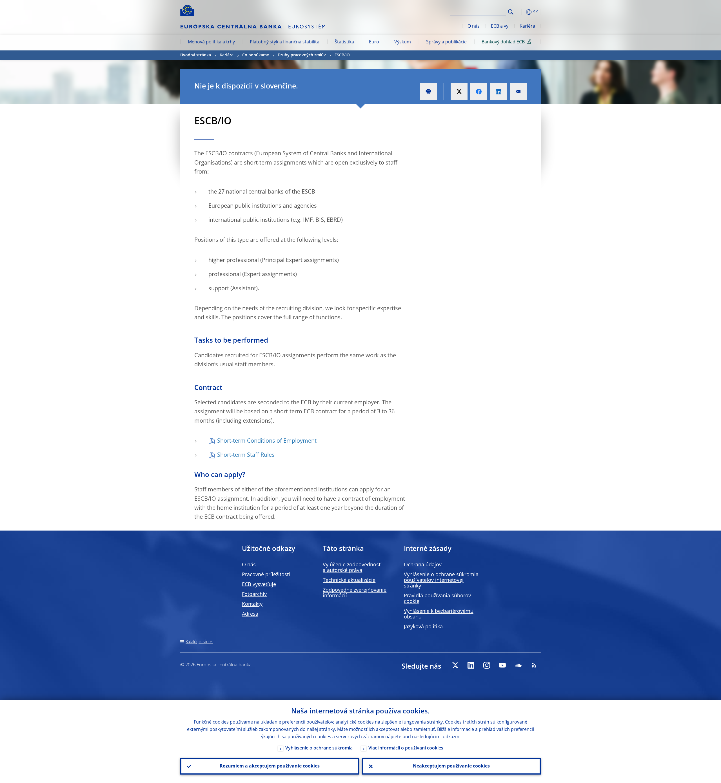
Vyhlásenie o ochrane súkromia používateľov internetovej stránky (441, 580)
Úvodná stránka (195, 55)
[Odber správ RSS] (534, 665)
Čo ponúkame (255, 55)
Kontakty (252, 604)
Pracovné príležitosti (266, 574)
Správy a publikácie (446, 42)
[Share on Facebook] (478, 91)
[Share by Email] (518, 91)
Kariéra (527, 26)
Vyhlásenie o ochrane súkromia (319, 748)
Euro (374, 42)
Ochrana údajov (423, 564)
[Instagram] (486, 665)
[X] (455, 665)
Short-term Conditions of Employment (267, 441)
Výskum (402, 42)
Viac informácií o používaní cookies (405, 748)
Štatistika (344, 42)
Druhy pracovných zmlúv (302, 55)
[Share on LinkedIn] (498, 91)
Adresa (250, 614)
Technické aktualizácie (349, 580)
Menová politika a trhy (211, 42)
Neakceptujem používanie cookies (451, 766)
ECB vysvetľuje (259, 584)
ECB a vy (499, 26)
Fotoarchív (254, 594)
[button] (521, 12)
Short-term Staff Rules (246, 455)
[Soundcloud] (518, 665)
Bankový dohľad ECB (503, 42)
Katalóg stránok (199, 642)
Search (510, 12)
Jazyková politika (423, 626)
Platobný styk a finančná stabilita (284, 42)
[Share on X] (459, 91)
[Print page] (428, 91)
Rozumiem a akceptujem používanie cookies (270, 766)
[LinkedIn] (471, 665)
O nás (474, 26)
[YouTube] (502, 665)
